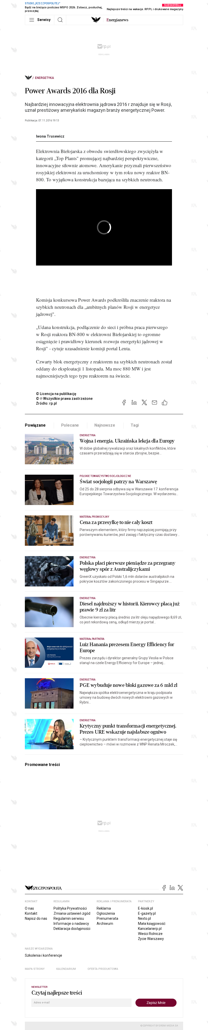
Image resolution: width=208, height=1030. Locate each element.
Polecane (70, 425)
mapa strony (35, 969)
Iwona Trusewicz (50, 136)
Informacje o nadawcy (71, 924)
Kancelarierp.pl (150, 929)
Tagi (135, 425)
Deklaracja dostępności (72, 929)
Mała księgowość (151, 924)
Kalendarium (66, 969)
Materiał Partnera (92, 639)
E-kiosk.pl (145, 908)
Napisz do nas (36, 918)
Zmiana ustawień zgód (72, 913)
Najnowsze (104, 425)
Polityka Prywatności (70, 908)
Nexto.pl (144, 918)
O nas (29, 908)
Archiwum (105, 924)
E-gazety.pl (147, 913)
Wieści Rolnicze (150, 934)
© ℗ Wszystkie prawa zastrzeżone (64, 399)
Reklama (104, 908)
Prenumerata (107, 918)
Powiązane (35, 425)
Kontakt (31, 913)
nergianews (117, 20)
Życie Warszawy (151, 939)
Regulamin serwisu (69, 918)
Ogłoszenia (106, 913)
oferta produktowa (103, 969)
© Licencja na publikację (56, 394)
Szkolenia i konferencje (43, 955)
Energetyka (44, 78)
